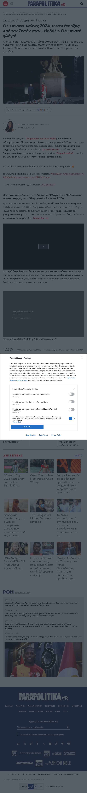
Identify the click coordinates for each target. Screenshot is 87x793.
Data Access (43, 435)
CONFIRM (27, 427)
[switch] (72, 394)
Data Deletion (31, 435)
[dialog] (43, 396)
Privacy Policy (56, 435)
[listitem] (43, 389)
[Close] (82, 358)
